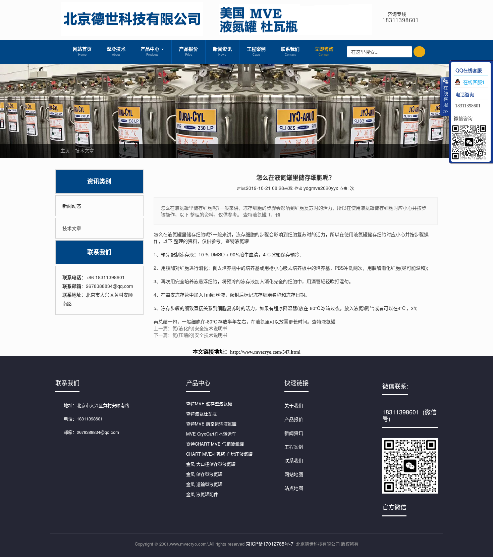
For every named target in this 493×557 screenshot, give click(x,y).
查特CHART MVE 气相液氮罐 (215, 444)
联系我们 (290, 51)
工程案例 (256, 51)
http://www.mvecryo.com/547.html (265, 352)
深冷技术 (116, 51)
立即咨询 (324, 51)
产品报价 (188, 51)
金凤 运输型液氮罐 (204, 484)
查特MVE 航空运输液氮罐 (211, 423)
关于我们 (293, 405)
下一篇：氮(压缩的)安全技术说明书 (190, 335)
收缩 (445, 96)
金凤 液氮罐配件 (202, 494)
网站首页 (82, 51)
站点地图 (293, 488)
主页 (65, 150)
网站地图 (293, 474)
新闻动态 (71, 205)
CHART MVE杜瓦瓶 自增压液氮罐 (219, 454)
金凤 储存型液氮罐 (204, 474)
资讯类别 (99, 181)
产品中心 (151, 51)
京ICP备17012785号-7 (269, 543)
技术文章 (84, 150)
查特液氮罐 (237, 241)
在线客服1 (474, 82)
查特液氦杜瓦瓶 (201, 413)
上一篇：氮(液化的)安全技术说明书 (190, 328)
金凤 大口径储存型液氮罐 (210, 464)
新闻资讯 (222, 51)
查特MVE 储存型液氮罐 (209, 403)
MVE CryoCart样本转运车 (211, 434)
